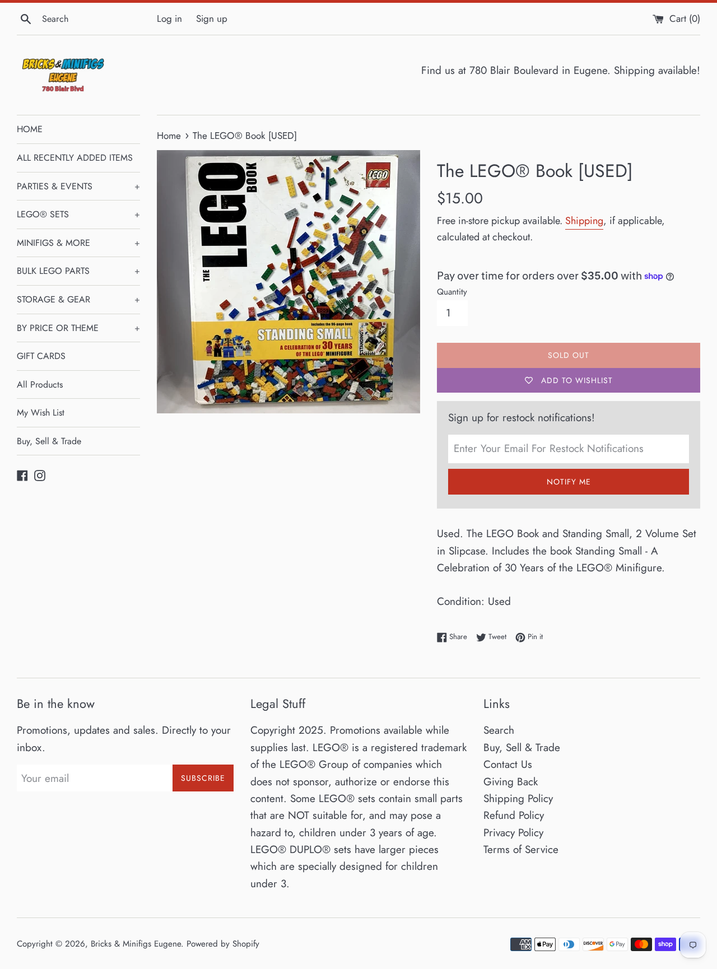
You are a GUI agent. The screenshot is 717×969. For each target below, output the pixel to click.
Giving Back (510, 781)
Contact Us (507, 764)
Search (498, 730)
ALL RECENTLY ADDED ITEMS (75, 157)
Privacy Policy (513, 832)
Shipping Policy (518, 798)
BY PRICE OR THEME (78, 328)
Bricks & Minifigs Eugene (136, 944)
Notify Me (569, 481)
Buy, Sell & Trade (49, 441)
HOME (30, 129)
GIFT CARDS (41, 356)
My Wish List (40, 412)
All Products (40, 384)
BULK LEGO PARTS (78, 270)
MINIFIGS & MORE (78, 242)
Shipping (584, 220)
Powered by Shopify (223, 944)
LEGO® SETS (78, 214)
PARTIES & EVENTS (78, 186)
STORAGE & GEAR (78, 299)
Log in (169, 18)
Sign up (211, 18)
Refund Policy (513, 815)
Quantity (452, 292)
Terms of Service (520, 849)
